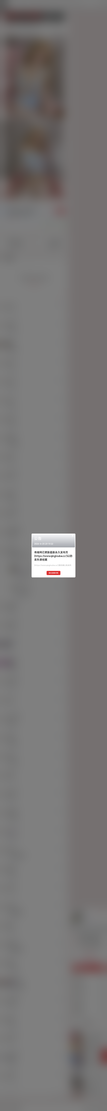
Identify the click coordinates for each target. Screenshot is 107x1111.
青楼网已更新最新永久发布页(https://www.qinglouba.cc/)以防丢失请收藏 (53, 556)
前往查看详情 (53, 573)
